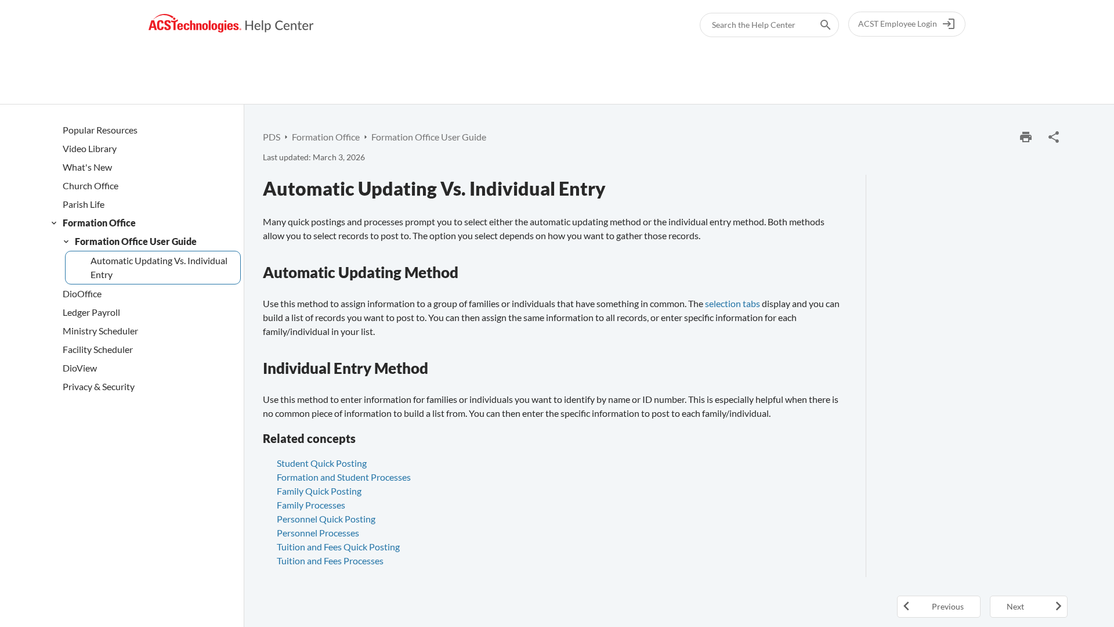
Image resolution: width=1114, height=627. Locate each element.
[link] (231, 23)
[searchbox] (817, 25)
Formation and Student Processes (344, 476)
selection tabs (732, 303)
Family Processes (311, 504)
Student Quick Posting (322, 463)
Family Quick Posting (319, 490)
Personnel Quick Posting (326, 518)
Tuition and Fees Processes (330, 560)
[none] (1054, 137)
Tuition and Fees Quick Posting (338, 546)
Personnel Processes (318, 532)
